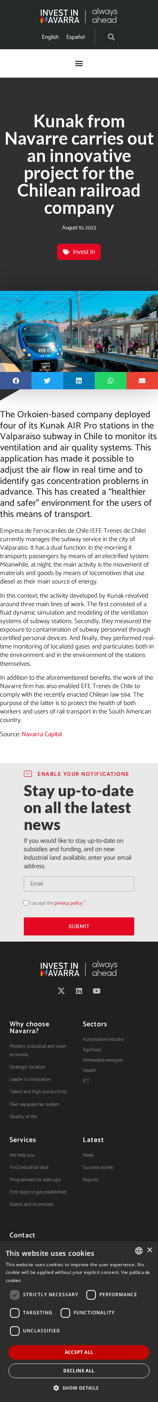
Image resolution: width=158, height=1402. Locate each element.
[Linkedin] (79, 991)
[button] (111, 37)
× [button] (149, 1250)
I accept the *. (58, 903)
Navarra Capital (41, 734)
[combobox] (139, 1251)
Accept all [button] (79, 1352)
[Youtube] (97, 991)
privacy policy (68, 903)
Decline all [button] (78, 1370)
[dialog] (79, 1321)
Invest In (84, 252)
